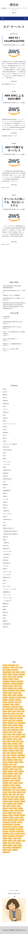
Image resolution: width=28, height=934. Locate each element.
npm (23, 757)
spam (14, 794)
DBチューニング (14, 706)
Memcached (11, 750)
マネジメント (6, 595)
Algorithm (8, 669)
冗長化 (20, 838)
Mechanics (5, 750)
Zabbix (16, 819)
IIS (9, 736)
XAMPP (17, 817)
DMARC (18, 711)
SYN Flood (5, 801)
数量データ (18, 842)
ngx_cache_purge (21, 755)
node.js (9, 757)
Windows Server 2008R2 (10, 534)
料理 (4, 615)
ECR (16, 715)
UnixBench (5, 808)
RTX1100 (12, 785)
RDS (19, 775)
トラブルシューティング (8, 589)
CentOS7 (5, 692)
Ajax (4, 669)
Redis (19, 778)
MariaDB (10, 748)
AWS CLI (6, 135)
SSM (17, 796)
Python (5, 560)
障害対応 (5, 484)
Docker (5, 713)
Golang (5, 473)
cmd (24, 697)
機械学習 (5, 603)
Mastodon (16, 748)
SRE (4, 796)
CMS (4, 516)
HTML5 (9, 734)
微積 (23, 840)
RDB (4, 493)
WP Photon (11, 817)
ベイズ (12, 833)
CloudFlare (6, 84)
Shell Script (23, 789)
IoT (4, 406)
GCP (4, 389)
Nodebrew (14, 757)
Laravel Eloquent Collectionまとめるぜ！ (13, 321)
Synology (11, 801)
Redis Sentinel (6, 780)
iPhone (17, 736)
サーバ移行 (21, 826)
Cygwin (12, 704)
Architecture (6, 470)
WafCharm (5, 815)
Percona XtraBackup (7, 766)
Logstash (21, 745)
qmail (4, 775)
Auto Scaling (20, 676)
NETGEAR (20, 752)
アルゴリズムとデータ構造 (9, 444)
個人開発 (5, 432)
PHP (4, 537)
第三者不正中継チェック (16, 847)
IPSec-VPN (23, 736)
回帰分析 (10, 840)
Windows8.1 (17, 815)
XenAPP (5, 819)
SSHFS (12, 796)
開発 (4, 394)
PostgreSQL (21, 771)
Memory (17, 750)
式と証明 (19, 840)
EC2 (21, 713)
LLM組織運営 (6, 490)
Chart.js (10, 692)
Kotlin (4, 400)
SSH (8, 796)
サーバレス (13, 84)
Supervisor (22, 796)
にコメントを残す (20, 45)
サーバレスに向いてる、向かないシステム (14, 202)
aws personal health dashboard (17, 683)
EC (3, 583)
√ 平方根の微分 (6, 316)
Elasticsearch (20, 718)
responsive (17, 780)
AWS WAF (5, 685)
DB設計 (21, 706)
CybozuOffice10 (6, 704)
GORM (21, 729)
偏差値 (15, 838)
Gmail (4, 729)
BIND (15, 688)
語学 (4, 618)
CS (3, 487)
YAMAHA (6, 554)
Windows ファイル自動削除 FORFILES (12, 343)
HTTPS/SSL (19, 734)
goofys (9, 729)
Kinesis (9, 743)
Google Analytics (15, 729)
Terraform (22, 801)
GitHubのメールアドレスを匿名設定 (11, 295)
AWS (13, 33)
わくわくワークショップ (8, 423)
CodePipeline (18, 699)
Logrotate (16, 745)
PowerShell (11, 773)
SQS (10, 135)
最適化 (15, 845)
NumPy (16, 759)
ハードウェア (6, 574)
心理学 (4, 496)
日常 (4, 452)
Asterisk (5, 676)
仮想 (4, 539)
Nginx (8, 755)
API (4, 397)
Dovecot (13, 713)
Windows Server (7, 528)
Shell (18, 789)
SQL (4, 508)
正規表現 (20, 845)
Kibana (5, 743)
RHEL (11, 782)
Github (12, 727)
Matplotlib (21, 748)
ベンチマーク (17, 833)
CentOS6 (22, 690)
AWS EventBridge (6, 683)
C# (3, 522)
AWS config (13, 681)
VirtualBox (20, 808)
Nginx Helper (14, 755)
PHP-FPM (14, 766)
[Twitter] (14, 896)
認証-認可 (5, 447)
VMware (6, 542)
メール (4, 499)
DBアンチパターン (7, 706)
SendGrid (14, 787)
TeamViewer (17, 801)
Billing (4, 688)
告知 (4, 421)
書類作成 (10, 845)
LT (3, 481)
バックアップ (12, 831)
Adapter (12, 667)
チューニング (6, 513)
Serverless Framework (7, 789)
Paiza (11, 764)
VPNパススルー (6, 810)
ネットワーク (6, 551)
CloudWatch (19, 697)
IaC (4, 455)
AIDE (21, 667)
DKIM (14, 711)
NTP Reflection (9, 759)
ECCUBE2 (5, 715)
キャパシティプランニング (8, 824)
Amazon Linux (15, 669)
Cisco (5, 557)
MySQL (5, 510)
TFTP (4, 803)
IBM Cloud (5, 736)
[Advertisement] (14, 265)
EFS (23, 715)
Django (10, 711)
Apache (9, 674)
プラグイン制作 (6, 833)
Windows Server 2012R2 (10, 531)
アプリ (4, 409)
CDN (16, 33)
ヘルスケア (5, 464)
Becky (20, 685)
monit (22, 750)
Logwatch (5, 748)
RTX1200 (17, 785)
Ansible (5, 674)
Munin (5, 752)
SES (14, 789)
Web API (10, 815)
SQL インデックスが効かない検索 (10, 349)
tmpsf (15, 803)
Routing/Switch (6, 785)
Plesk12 (5, 771)
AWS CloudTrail (6, 681)
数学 (4, 606)
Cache (18, 690)
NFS (4, 755)
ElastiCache (5, 718)
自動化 (10, 849)
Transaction (20, 803)
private (16, 773)
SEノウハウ (5, 586)
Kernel (22, 741)
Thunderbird (10, 803)
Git (8, 727)
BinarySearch (10, 688)
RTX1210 (5, 787)
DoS (9, 713)
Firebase (5, 403)
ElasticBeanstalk (12, 718)
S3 (9, 787)
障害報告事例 (6, 592)
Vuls (14, 812)
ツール (4, 566)
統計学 (4, 612)
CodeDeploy (11, 699)
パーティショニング (20, 831)
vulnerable (9, 812)
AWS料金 (10, 685)
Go (3, 435)
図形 (14, 840)
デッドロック (6, 831)
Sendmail (19, 787)
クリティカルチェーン (7, 826)
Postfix (16, 771)
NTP (4, 759)
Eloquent (5, 720)
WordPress (6, 519)
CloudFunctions (12, 697)
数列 (13, 842)
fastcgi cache (11, 722)
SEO (4, 525)
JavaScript (5, 563)
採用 (9, 842)
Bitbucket (20, 688)
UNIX (4, 568)
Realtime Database (7, 778)
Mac (4, 392)
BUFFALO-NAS (11, 690)
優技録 (14, 4)
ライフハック (6, 461)
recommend (14, 778)
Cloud (4, 502)
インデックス (21, 819)
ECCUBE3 (11, 715)
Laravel (5, 745)
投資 (4, 458)
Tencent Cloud (6, 450)
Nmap (4, 757)
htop (14, 734)
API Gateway (22, 674)
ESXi (10, 720)
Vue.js (5, 812)
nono (19, 757)
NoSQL (4, 418)
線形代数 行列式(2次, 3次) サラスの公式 (12, 326)
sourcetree (5, 794)
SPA (10, 794)
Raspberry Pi (10, 775)
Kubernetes (15, 743)
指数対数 (5, 842)
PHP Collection (20, 766)
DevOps (5, 412)
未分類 (4, 626)
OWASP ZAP (6, 764)
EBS (18, 713)
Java (4, 429)
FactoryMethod (19, 720)
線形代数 (5, 849)
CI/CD (20, 692)
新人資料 (5, 845)
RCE (15, 775)
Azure (16, 685)
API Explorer (15, 674)
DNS (23, 711)
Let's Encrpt (10, 745)
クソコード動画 (17, 824)
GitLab (17, 727)
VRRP (12, 810)
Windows (5, 548)
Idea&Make (6, 624)
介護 (4, 467)
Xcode (22, 817)
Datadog (17, 704)
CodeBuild (5, 699)
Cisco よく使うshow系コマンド (10, 338)
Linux (4, 545)
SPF (18, 794)
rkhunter (15, 782)
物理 (4, 609)
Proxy (20, 773)
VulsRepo (19, 812)
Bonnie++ (5, 690)
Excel (14, 720)
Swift (4, 426)
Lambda (20, 743)
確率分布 (8, 847)
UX (3, 415)
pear (15, 764)
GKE (21, 727)
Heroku (5, 734)
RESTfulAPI (5, 782)
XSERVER (10, 819)
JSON (14, 741)
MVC (8, 752)
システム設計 (6, 600)
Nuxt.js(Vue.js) (6, 479)
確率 (4, 847)
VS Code (16, 810)
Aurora (14, 676)
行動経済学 (15, 849)
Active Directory (6, 667)
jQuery (5, 741)
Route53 (20, 782)
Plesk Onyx (10, 771)
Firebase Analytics (22, 722)
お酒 (4, 441)
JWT (17, 741)
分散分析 (5, 840)
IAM (24, 734)
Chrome (15, 692)
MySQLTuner (14, 752)
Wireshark (22, 815)
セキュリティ (6, 571)
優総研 (4, 621)
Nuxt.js (4, 476)
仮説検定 (10, 838)
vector (15, 808)
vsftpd (22, 810)
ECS (20, 715)
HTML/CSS (6, 577)
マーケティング (6, 597)
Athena (9, 676)
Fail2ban (5, 722)
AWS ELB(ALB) (19, 681)
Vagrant (10, 808)
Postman (5, 773)
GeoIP (5, 727)
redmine (12, 780)
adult (17, 667)
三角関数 (5, 838)
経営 (4, 438)
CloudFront (5, 697)
